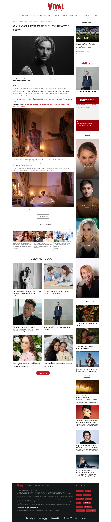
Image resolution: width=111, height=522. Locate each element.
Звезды (88, 491)
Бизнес (79, 506)
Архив (20, 21)
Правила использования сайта (24, 510)
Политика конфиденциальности (39, 510)
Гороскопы (80, 510)
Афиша (87, 376)
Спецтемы (87, 502)
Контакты (37, 485)
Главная (14, 21)
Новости (79, 491)
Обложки (88, 506)
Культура (80, 498)
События (86, 495)
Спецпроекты (87, 22)
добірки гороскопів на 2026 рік (87, 92)
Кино (78, 502)
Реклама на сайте (47, 485)
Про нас (29, 485)
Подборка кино (87, 301)
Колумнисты (91, 510)
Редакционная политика (53, 510)
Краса (79, 495)
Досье (87, 135)
